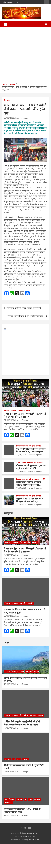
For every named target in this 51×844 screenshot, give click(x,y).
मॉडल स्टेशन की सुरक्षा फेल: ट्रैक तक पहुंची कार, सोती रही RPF (31, 466)
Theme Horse (29, 836)
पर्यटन (31, 479)
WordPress (34, 840)
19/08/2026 (21, 488)
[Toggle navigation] (5, 24)
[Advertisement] (25, 54)
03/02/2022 (9, 118)
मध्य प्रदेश (22, 410)
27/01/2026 (9, 815)
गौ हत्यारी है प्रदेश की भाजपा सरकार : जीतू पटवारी (24, 308)
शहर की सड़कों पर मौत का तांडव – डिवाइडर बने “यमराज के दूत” (29, 500)
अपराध (18, 462)
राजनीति (28, 410)
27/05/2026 (9, 728)
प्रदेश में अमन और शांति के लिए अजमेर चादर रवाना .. (26, 316)
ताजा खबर (13, 410)
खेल (6, 799)
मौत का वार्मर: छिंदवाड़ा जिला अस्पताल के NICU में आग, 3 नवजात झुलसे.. (31, 450)
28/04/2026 (9, 772)
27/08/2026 (9, 420)
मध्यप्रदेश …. (10, 513)
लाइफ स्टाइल (8, 803)
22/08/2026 (21, 455)
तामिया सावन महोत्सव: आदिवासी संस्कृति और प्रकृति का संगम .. (28, 483)
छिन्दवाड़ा (7, 100)
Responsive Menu (46, 2)
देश (18, 410)
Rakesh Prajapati (22, 118)
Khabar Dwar (32, 833)
